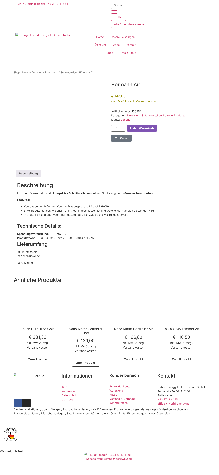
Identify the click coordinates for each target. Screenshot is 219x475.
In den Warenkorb (142, 128)
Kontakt (131, 45)
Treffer (118, 17)
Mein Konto (129, 52)
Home (100, 37)
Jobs (116, 45)
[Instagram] (26, 403)
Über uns (100, 45)
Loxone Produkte (32, 72)
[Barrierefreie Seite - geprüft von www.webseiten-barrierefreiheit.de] (109, 435)
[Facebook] (18, 403)
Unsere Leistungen (123, 37)
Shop (110, 52)
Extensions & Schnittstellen (61, 72)
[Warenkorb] (147, 36)
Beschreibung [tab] (28, 173)
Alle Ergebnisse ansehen (129, 24)
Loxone (125, 119)
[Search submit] (114, 12)
